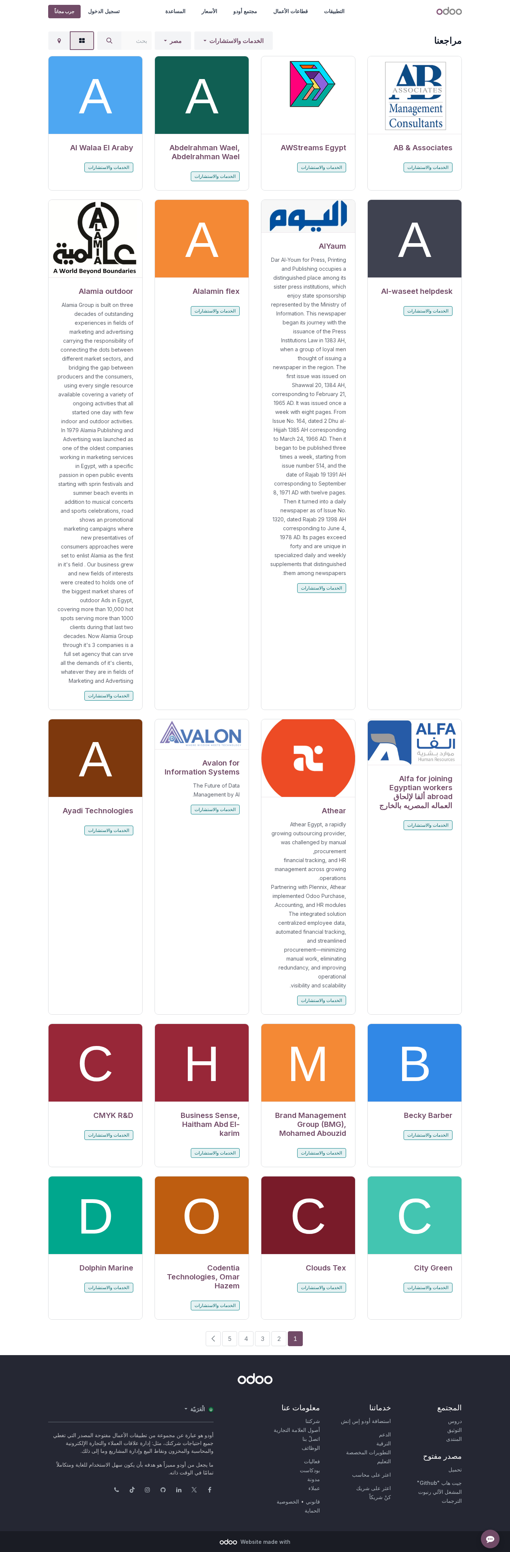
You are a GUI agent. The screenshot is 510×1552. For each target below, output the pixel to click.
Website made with (264, 1542)
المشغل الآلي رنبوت (440, 1492)
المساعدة (175, 11)
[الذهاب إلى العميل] (414, 95)
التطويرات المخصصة (368, 1452)
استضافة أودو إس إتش (366, 1421)
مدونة (313, 1479)
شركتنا (312, 1421)
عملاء (314, 1488)
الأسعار (209, 11)
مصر (176, 40)
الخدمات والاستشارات (236, 40)
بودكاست (310, 1470)
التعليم (384, 1461)
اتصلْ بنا (311, 1439)
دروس (455, 1421)
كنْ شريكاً (380, 1497)
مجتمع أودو (245, 11)
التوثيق (454, 1430)
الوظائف (311, 1448)
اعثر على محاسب (371, 1474)
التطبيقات (334, 11)
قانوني (313, 1501)
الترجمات (452, 1501)
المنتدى (454, 1439)
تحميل (455, 1469)
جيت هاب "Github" (439, 1483)
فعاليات (312, 1461)
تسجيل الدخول (104, 11)
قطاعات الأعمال (290, 11)
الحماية (312, 1510)
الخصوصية (288, 1501)
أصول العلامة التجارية (297, 1430)
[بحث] (109, 40)
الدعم (385, 1434)
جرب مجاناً (64, 11)
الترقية (383, 1443)
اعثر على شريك (373, 1488)
